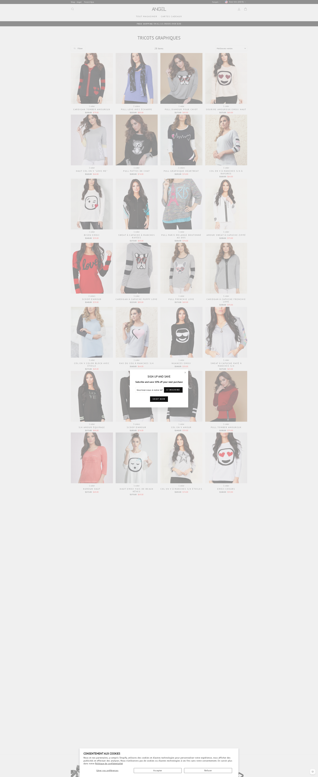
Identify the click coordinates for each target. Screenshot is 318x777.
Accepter (157, 770)
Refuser (208, 770)
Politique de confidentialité (109, 763)
